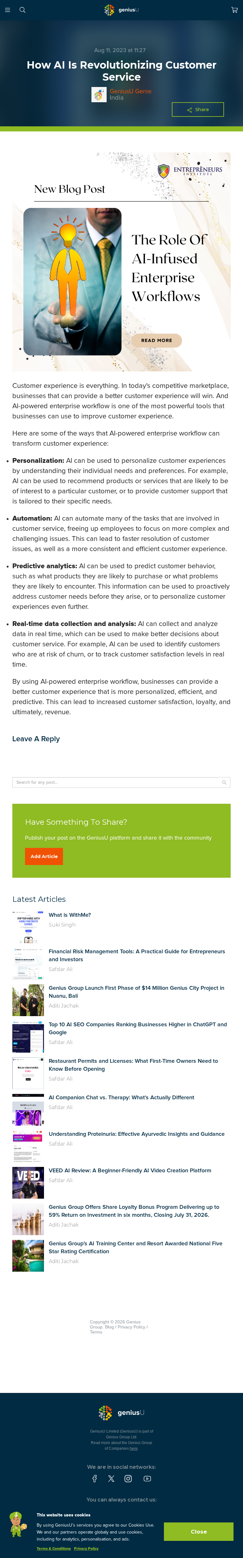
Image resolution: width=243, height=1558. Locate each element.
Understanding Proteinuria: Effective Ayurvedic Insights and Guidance (137, 1134)
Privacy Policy (131, 1326)
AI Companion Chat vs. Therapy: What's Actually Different (121, 1098)
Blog (109, 1326)
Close (199, 1531)
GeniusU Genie (131, 91)
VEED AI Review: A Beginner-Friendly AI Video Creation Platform (130, 1171)
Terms (96, 1332)
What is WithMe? (70, 915)
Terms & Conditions (54, 1549)
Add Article (44, 856)
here (134, 1448)
